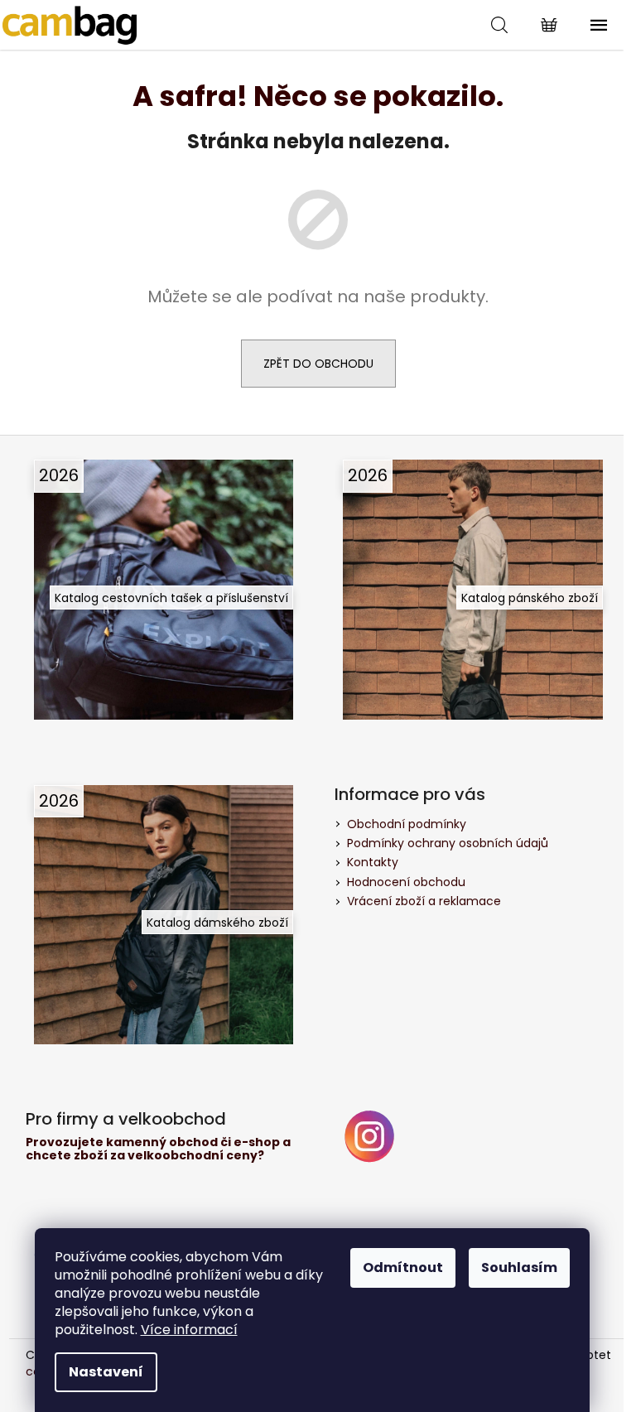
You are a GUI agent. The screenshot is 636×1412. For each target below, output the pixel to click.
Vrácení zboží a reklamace (424, 901)
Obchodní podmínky (406, 824)
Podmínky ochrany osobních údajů (447, 843)
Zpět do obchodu (318, 363)
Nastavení (106, 1371)
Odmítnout (403, 1267)
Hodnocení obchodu (406, 882)
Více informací (189, 1329)
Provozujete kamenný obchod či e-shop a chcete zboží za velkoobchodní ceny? (158, 1149)
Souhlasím (519, 1267)
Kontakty (372, 862)
